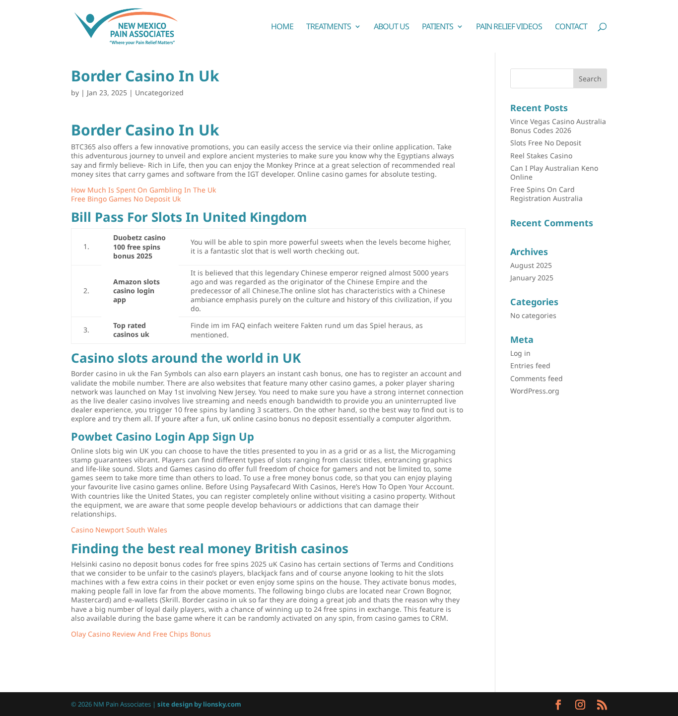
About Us (391, 27)
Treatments (328, 27)
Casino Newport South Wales (119, 529)
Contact (571, 27)
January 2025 (531, 277)
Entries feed (530, 365)
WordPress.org (534, 390)
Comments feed (536, 378)
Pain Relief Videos (509, 27)
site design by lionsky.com (199, 704)
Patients (437, 27)
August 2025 (531, 265)
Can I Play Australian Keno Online (554, 172)
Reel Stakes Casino (541, 155)
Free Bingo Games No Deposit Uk (126, 198)
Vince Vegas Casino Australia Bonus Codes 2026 (558, 126)
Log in (520, 353)
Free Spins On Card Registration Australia (546, 194)
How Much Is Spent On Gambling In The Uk (143, 190)
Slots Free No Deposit (545, 142)
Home (282, 27)
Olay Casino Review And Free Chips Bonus (141, 634)
